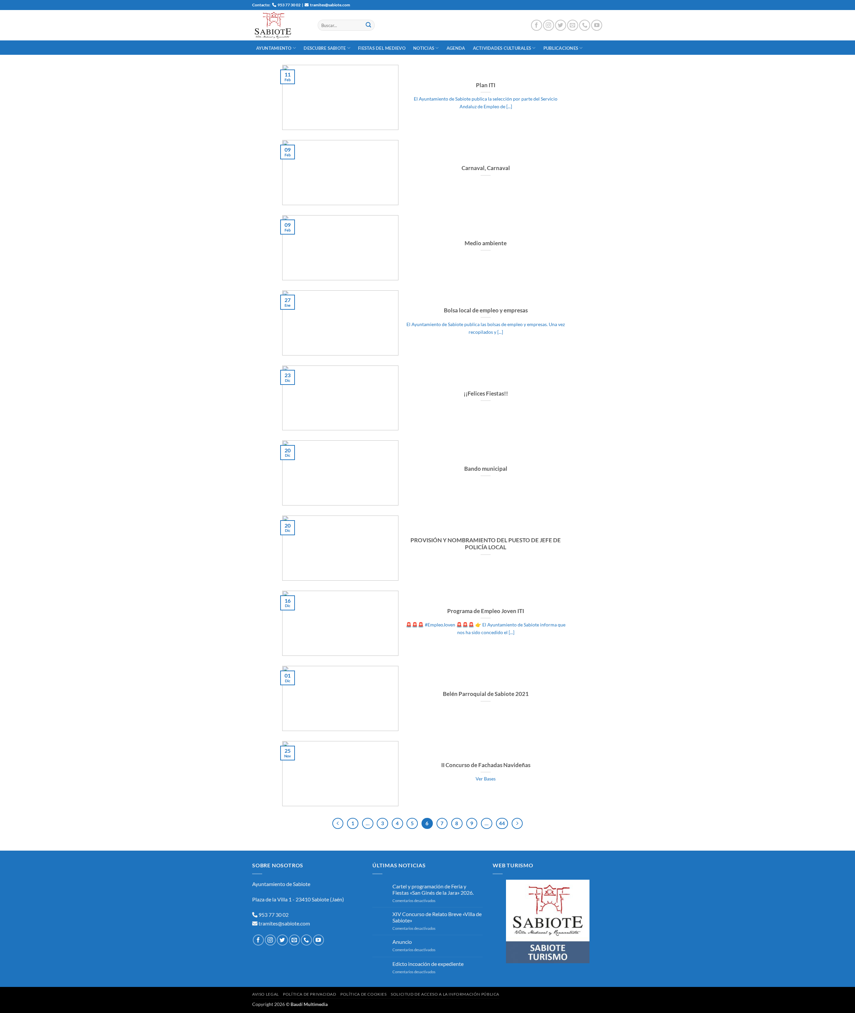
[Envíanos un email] (572, 25)
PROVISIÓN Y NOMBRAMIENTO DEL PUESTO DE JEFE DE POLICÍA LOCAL (485, 544)
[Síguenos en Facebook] (536, 25)
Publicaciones (560, 48)
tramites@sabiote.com (284, 923)
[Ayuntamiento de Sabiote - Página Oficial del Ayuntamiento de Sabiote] (280, 25)
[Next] (517, 823)
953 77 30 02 (274, 914)
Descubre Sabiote (325, 48)
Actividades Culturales (502, 48)
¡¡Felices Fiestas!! (486, 393)
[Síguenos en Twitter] (560, 25)
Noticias (423, 48)
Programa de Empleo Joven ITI (485, 611)
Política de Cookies (363, 994)
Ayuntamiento (274, 48)
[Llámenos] (584, 25)
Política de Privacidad (309, 994)
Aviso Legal (265, 994)
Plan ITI (485, 85)
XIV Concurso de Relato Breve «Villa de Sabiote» (437, 917)
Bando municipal (485, 468)
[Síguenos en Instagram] (548, 25)
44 (502, 823)
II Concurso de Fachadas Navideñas (485, 765)
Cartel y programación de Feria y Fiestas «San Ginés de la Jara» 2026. (433, 889)
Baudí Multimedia (309, 1004)
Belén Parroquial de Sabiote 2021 (486, 694)
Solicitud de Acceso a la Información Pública (445, 994)
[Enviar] (368, 25)
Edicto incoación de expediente (428, 964)
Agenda (456, 48)
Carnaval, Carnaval (486, 168)
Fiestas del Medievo (381, 48)
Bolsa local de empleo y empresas (486, 310)
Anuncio (402, 941)
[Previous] (338, 823)
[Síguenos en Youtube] (596, 25)
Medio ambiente (486, 243)
